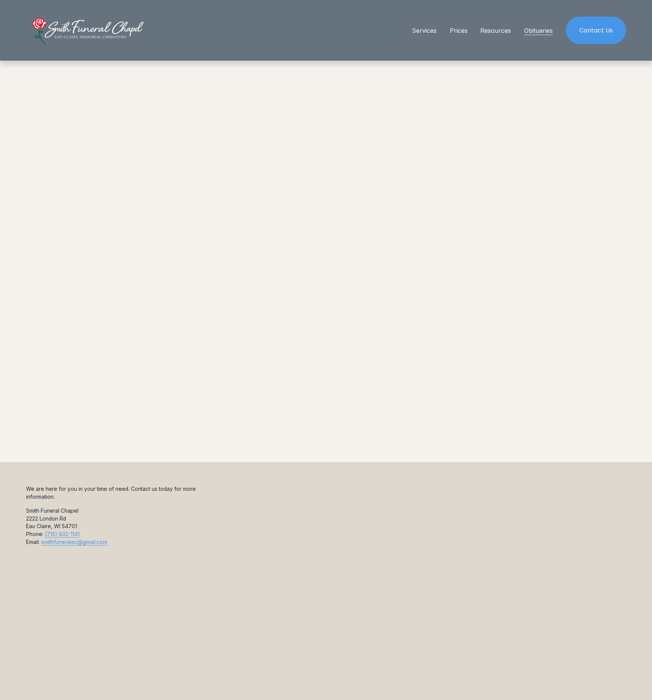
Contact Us (596, 30)
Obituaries (538, 30)
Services (424, 30)
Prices (458, 30)
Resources (495, 30)
